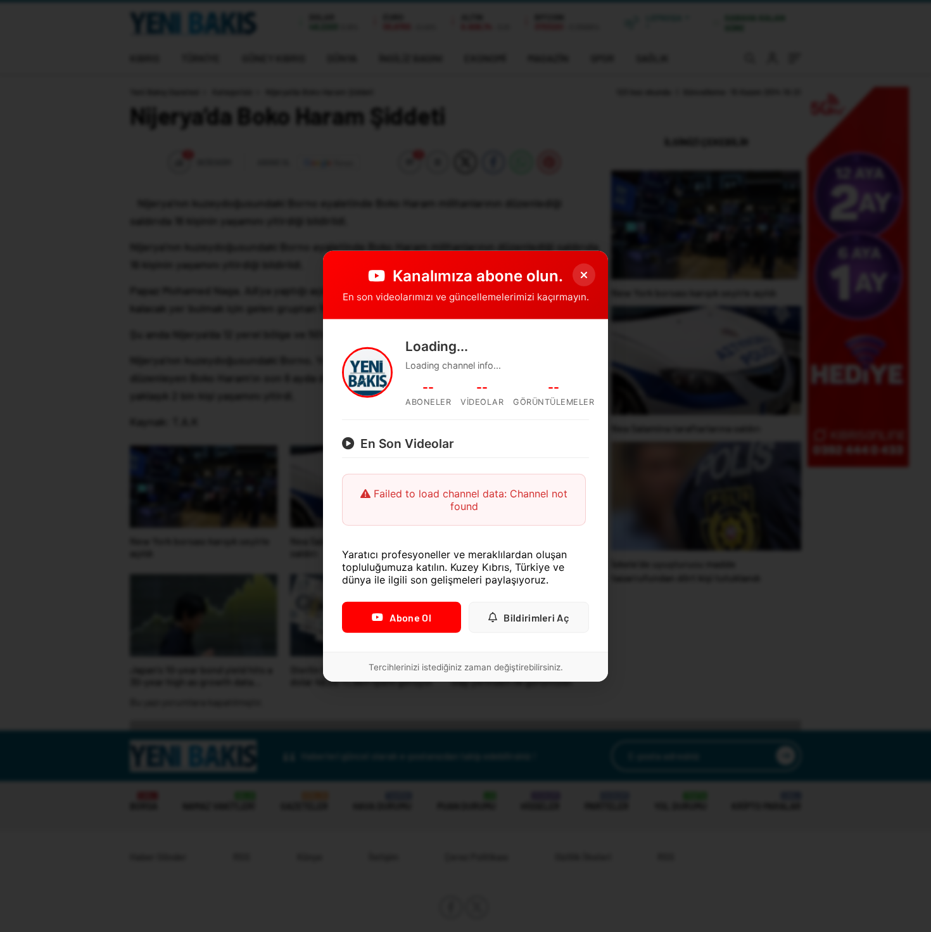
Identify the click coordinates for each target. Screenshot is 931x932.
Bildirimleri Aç (536, 617)
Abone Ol (410, 617)
